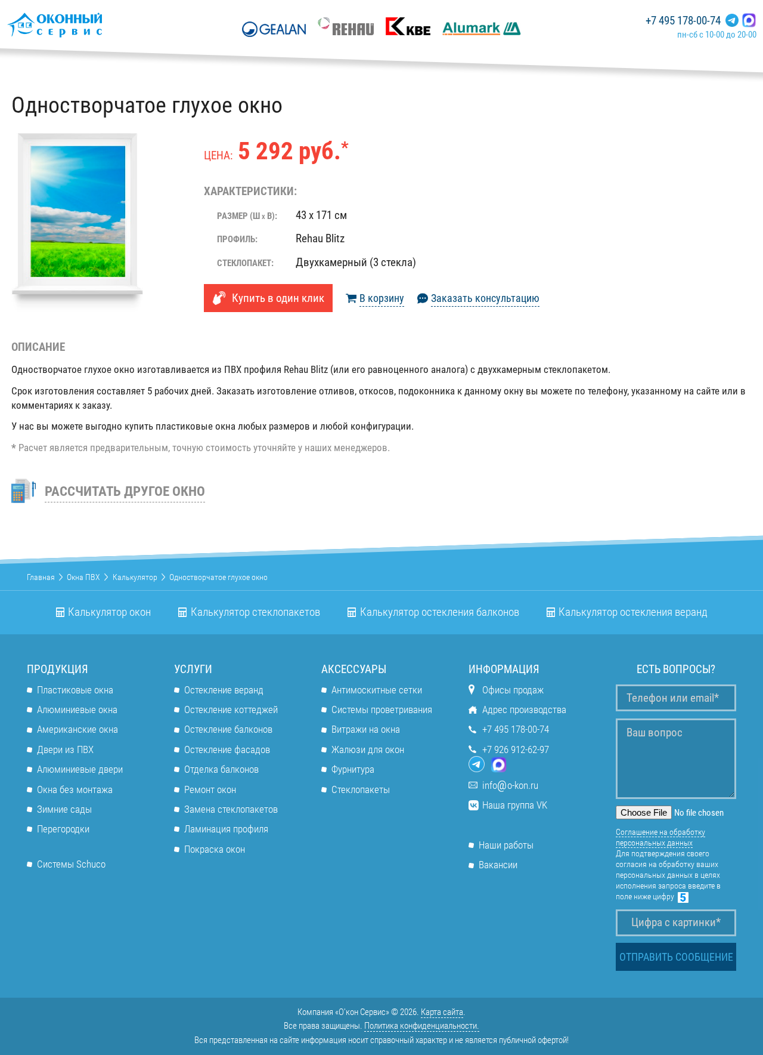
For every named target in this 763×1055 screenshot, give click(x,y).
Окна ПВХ (83, 577)
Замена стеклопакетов (231, 809)
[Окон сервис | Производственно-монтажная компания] (89, 24)
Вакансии (498, 865)
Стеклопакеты (360, 789)
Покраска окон (214, 849)
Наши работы (506, 845)
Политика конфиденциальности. (421, 1025)
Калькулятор (135, 577)
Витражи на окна (365, 729)
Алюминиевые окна (77, 709)
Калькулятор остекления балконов (439, 612)
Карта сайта (442, 1012)
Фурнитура (352, 769)
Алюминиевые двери (80, 769)
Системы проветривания (381, 709)
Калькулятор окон (109, 612)
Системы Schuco (71, 864)
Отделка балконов (221, 769)
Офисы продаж (513, 690)
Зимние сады (64, 809)
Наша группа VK (514, 805)
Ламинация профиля (226, 829)
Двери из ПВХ (65, 749)
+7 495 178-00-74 (683, 20)
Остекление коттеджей (231, 709)
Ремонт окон (210, 789)
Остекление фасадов (227, 749)
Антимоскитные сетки (376, 690)
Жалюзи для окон (367, 749)
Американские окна (77, 729)
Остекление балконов (228, 729)
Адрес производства (524, 709)
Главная (41, 577)
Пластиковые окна (75, 690)
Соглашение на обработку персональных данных (660, 837)
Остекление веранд (223, 690)
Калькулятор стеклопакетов (255, 612)
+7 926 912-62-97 (515, 749)
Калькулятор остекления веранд (633, 612)
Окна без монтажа (75, 789)
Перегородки (63, 829)
